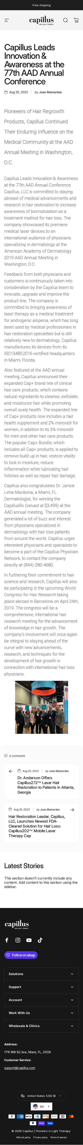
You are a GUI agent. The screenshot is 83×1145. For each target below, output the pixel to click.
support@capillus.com (19, 1068)
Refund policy (23, 1137)
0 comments (17, 755)
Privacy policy (40, 1137)
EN (42, 1106)
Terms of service (58, 1137)
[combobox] (41, 1106)
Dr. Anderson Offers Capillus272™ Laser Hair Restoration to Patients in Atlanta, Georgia (45, 785)
